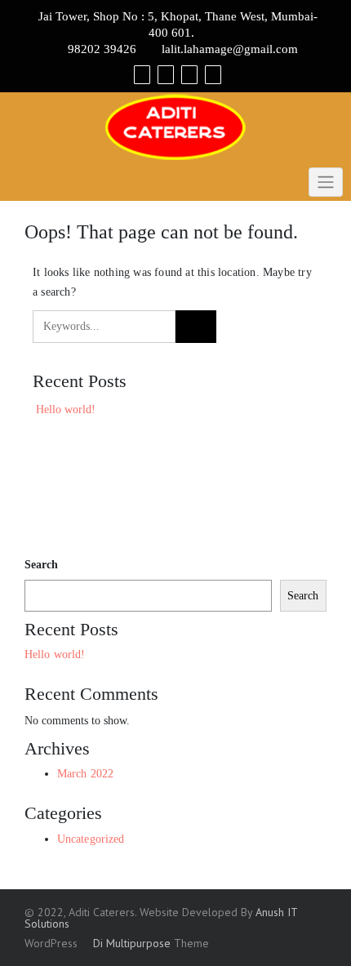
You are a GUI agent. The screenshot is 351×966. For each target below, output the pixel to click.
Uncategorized (90, 839)
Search (41, 565)
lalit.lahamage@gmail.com (230, 49)
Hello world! (66, 409)
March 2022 (85, 774)
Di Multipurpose (130, 943)
